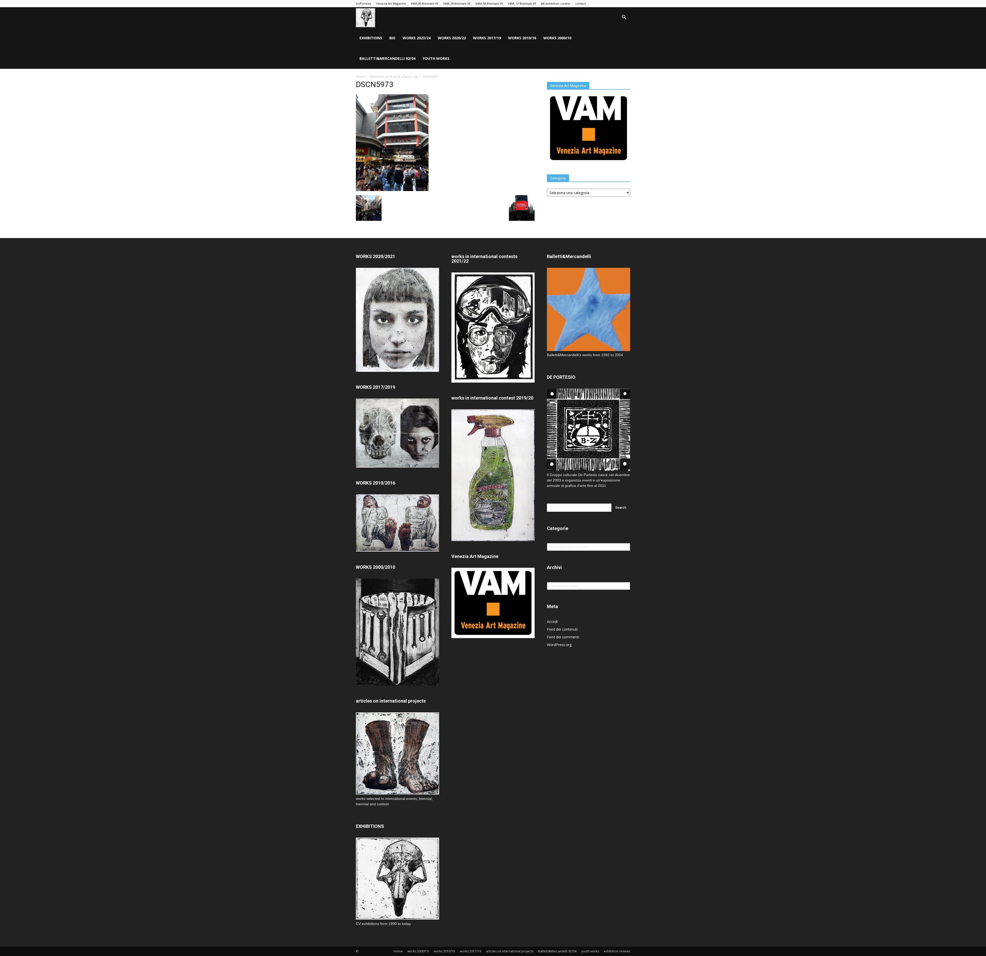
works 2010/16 (522, 37)
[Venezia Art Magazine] (588, 161)
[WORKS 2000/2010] (397, 684)
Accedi (552, 621)
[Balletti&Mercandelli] (588, 349)
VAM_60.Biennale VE (424, 3)
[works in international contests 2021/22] (493, 381)
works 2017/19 (487, 37)
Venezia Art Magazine (391, 3)
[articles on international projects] (397, 753)
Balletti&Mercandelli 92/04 (387, 58)
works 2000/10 (557, 37)
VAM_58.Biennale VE (489, 3)
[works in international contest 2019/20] (493, 539)
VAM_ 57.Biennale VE (522, 3)
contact (580, 3)
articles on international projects (509, 951)
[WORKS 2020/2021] (397, 370)
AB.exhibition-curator (556, 3)
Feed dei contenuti (562, 629)
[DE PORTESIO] (588, 430)
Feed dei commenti (563, 637)
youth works (436, 58)
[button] (624, 17)
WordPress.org (559, 644)
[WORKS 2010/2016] (397, 523)
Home (360, 76)
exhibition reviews (617, 951)
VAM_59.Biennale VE (457, 3)
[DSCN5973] (392, 190)
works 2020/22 (452, 37)
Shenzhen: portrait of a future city (394, 76)
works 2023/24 (417, 37)
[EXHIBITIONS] (397, 879)
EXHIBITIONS (370, 37)
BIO (392, 37)
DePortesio (363, 3)
